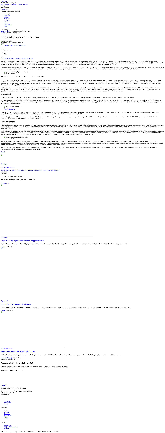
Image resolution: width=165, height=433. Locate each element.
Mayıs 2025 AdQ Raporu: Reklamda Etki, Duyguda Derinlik (22, 241)
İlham (5, 23)
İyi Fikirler (7, 20)
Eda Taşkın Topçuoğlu (7, 358)
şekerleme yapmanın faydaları (29, 170)
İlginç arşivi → (5, 183)
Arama (6, 404)
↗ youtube (19, 4)
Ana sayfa (3, 31)
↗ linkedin (6, 4)
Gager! (6, 26)
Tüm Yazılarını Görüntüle (8, 167)
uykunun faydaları (42, 170)
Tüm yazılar (7, 402)
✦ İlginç (3, 32)
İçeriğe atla (4, 1)
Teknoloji (6, 18)
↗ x (2, 4)
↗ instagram (12, 4)
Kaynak (3, 152)
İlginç (5, 21)
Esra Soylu (4, 164)
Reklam (6, 17)
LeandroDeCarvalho (9, 109)
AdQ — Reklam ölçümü (11, 427)
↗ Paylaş (3, 172)
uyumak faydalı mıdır (53, 170)
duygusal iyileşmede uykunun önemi (11, 170)
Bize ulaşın (7, 428)
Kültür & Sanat (8, 25)
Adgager (4, 9)
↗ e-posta (25, 4)
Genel (6, 301)
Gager (2, 301)
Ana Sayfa (7, 14)
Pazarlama (7, 15)
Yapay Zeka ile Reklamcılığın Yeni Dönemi (16, 304)
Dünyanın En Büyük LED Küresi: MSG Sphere (18, 352)
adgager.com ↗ (8, 425)
